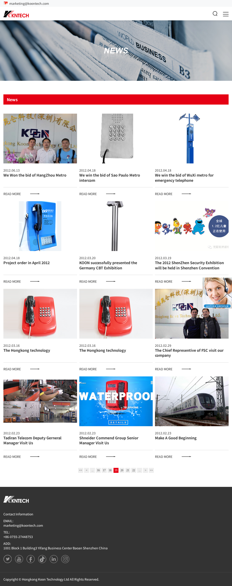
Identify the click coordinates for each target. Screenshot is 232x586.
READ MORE (12, 193)
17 (104, 470)
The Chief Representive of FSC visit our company (189, 352)
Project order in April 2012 (26, 262)
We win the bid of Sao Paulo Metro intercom (109, 177)
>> (151, 470)
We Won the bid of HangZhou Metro (34, 175)
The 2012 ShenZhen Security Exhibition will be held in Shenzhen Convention (189, 265)
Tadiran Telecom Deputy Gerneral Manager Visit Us (32, 440)
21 (127, 470)
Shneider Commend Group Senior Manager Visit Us (108, 440)
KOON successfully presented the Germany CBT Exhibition (108, 265)
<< (80, 470)
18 (110, 470)
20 (122, 470)
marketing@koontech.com (29, 3)
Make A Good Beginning (176, 437)
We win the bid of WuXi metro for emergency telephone (184, 177)
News (12, 99)
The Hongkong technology (26, 350)
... (93, 470)
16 (98, 470)
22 (133, 470)
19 (116, 470)
